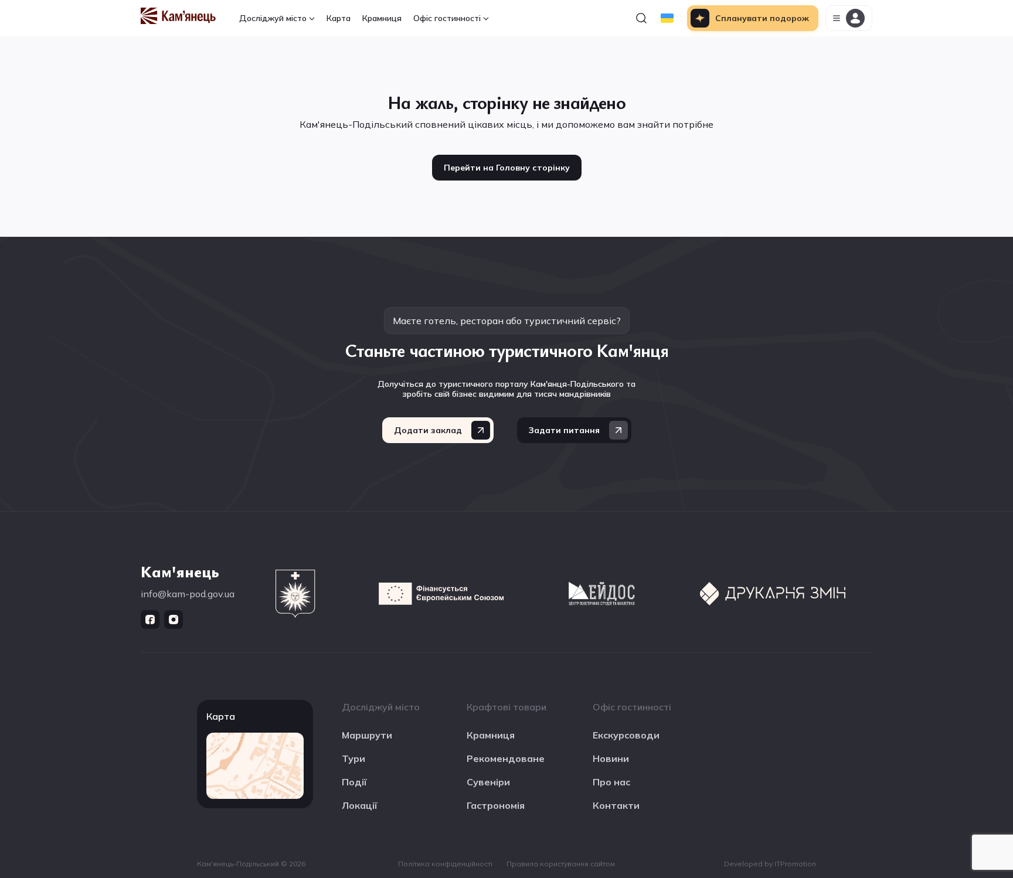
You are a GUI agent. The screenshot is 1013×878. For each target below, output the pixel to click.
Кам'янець (180, 571)
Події (354, 782)
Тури (353, 758)
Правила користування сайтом (560, 863)
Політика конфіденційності (445, 863)
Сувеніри (488, 782)
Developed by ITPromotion (770, 863)
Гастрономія (496, 805)
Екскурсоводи (626, 735)
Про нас (611, 782)
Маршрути (367, 735)
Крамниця (382, 18)
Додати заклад (428, 430)
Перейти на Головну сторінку (507, 167)
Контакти (616, 805)
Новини (611, 758)
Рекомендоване (506, 758)
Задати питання (564, 430)
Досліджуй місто (273, 18)
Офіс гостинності (447, 18)
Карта (339, 18)
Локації (360, 805)
